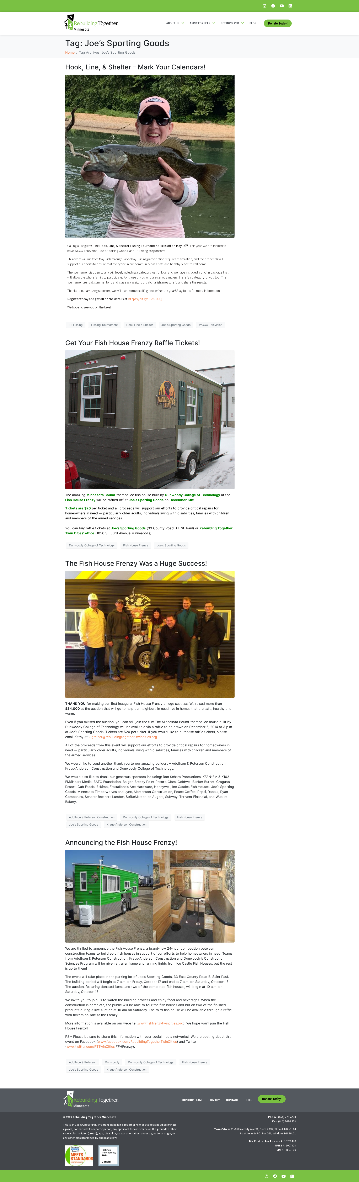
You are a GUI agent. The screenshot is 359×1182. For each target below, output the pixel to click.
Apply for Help (200, 23)
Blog (253, 23)
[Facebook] (273, 6)
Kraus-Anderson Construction (126, 824)
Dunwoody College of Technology (92, 545)
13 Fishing (76, 325)
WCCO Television (210, 325)
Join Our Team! (192, 1100)
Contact (232, 1100)
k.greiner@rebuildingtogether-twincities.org (123, 737)
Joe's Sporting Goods (176, 325)
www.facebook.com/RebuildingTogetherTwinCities (137, 1041)
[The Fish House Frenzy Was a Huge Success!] (150, 634)
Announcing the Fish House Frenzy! (121, 842)
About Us (172, 23)
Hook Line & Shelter (139, 325)
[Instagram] (264, 6)
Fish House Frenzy (135, 545)
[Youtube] (281, 6)
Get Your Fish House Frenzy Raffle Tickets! (132, 343)
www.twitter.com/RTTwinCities (90, 1046)
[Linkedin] (290, 6)
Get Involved (230, 23)
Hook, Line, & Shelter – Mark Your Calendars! (135, 67)
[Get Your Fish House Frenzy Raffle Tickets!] (150, 419)
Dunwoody (112, 1062)
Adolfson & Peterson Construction (91, 817)
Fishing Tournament (104, 325)
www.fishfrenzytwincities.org (160, 1023)
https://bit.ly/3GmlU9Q (145, 299)
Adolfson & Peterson (82, 1062)
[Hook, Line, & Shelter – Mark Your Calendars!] (150, 156)
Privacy (214, 1100)
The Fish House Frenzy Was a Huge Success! (136, 563)
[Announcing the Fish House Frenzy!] (150, 896)
